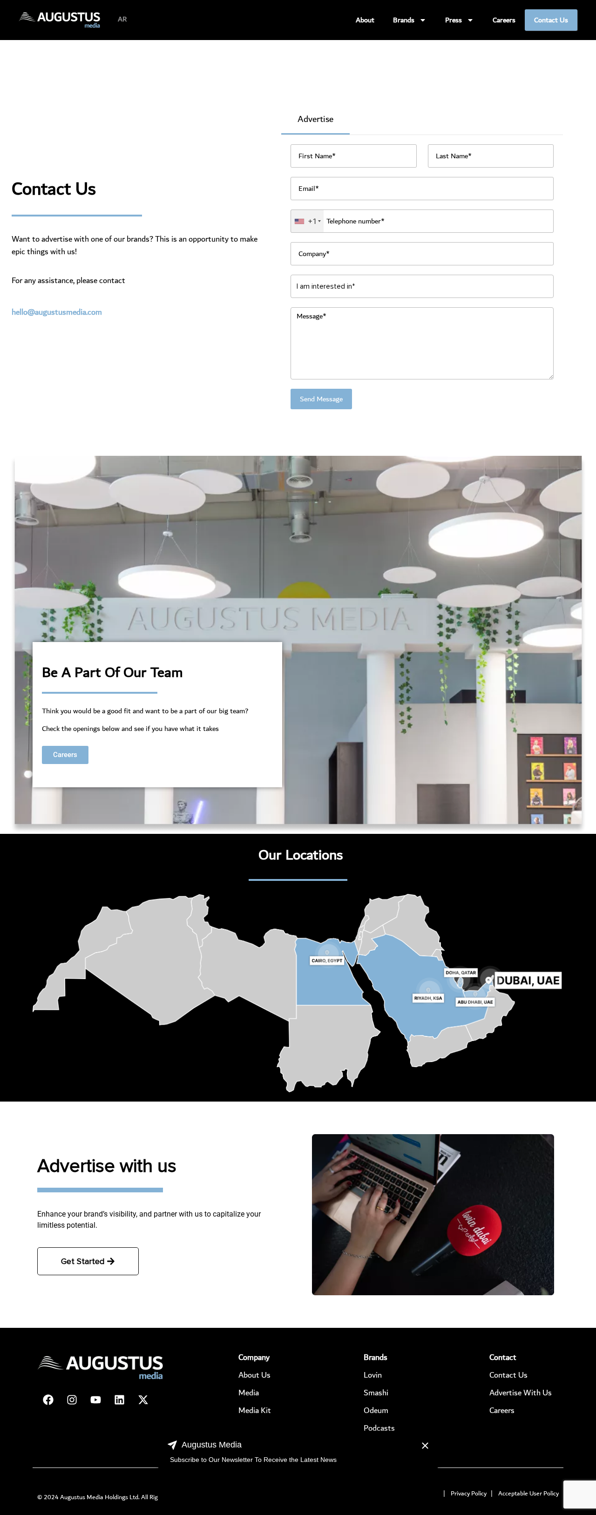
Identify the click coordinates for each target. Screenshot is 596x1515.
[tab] (315, 120)
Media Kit (254, 1410)
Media (248, 1393)
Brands (403, 20)
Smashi (376, 1393)
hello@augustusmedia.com (57, 312)
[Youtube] (95, 1399)
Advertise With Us (520, 1393)
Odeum (376, 1410)
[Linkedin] (119, 1399)
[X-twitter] (143, 1399)
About (365, 20)
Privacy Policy (469, 1493)
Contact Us (551, 20)
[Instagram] (71, 1399)
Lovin (373, 1375)
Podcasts (379, 1428)
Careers (504, 20)
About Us (254, 1375)
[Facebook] (48, 1399)
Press (453, 20)
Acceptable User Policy (528, 1493)
